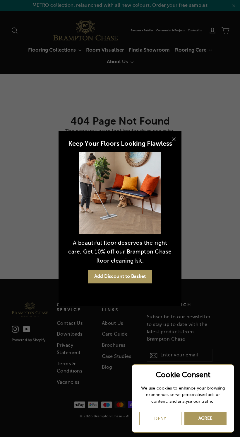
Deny (160, 418)
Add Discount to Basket (120, 276)
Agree (205, 418)
